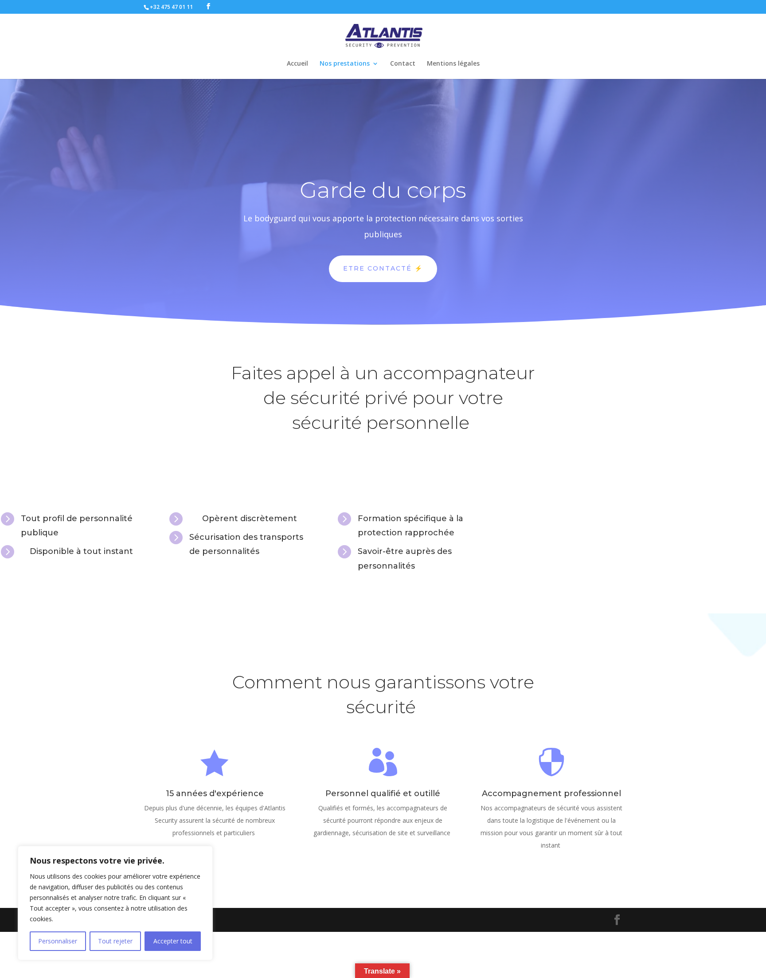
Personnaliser (57, 941)
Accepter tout (172, 941)
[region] (115, 903)
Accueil (297, 63)
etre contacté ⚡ (383, 268)
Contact (402, 63)
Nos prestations (345, 63)
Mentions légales (453, 63)
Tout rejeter (115, 941)
